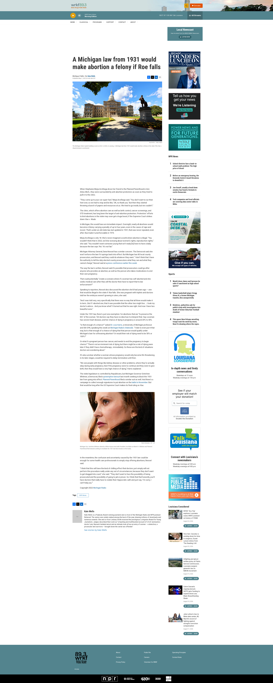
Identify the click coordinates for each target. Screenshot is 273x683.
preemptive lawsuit (112, 376)
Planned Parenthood (111, 379)
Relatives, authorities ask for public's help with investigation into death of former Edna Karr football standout (186, 308)
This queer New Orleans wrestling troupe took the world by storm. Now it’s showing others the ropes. (186, 321)
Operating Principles (179, 652)
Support (110, 22)
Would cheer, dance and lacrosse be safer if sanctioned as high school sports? (186, 283)
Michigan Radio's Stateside (121, 328)
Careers (146, 657)
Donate (197, 5)
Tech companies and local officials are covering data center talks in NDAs (186, 201)
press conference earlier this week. (122, 263)
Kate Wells (91, 76)
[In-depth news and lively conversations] (184, 348)
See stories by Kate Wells (95, 530)
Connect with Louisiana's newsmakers (184, 458)
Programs (97, 22)
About (133, 22)
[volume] (79, 15)
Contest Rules (177, 657)
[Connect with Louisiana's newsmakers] (184, 440)
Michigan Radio (99, 488)
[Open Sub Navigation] (76, 22)
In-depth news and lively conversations (184, 370)
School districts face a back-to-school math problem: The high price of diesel (185, 166)
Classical (84, 22)
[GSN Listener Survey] (184, 106)
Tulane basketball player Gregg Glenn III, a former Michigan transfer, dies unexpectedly (185, 295)
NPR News (82, 495)
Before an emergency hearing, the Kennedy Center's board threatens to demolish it (186, 177)
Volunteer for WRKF (150, 662)
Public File (147, 652)
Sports (171, 274)
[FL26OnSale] (184, 70)
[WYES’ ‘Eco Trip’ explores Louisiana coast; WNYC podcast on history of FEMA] (175, 514)
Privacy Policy (120, 662)
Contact (122, 22)
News (72, 22)
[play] (73, 15)
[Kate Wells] (77, 516)
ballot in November (140, 382)
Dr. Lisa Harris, (117, 325)
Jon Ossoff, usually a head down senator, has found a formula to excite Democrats (185, 189)
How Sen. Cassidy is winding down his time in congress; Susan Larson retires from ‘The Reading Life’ (191, 538)
